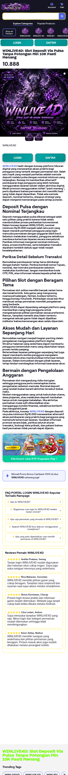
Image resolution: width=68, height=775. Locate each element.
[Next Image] (65, 103)
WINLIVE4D (9, 166)
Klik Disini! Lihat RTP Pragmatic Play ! (34, 458)
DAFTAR (51, 42)
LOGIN (17, 42)
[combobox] (31, 16)
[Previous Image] (2, 103)
